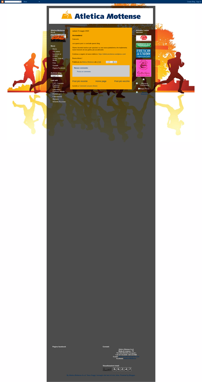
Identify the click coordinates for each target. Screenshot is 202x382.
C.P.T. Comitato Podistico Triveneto (58, 85)
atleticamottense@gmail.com (128, 356)
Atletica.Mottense (130, 358)
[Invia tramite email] (107, 62)
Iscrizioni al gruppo (57, 55)
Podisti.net (56, 94)
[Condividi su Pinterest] (116, 62)
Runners (56, 99)
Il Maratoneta (57, 96)
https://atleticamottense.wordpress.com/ (112, 54)
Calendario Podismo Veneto (59, 90)
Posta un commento (84, 71)
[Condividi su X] (111, 62)
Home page (101, 81)
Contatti (55, 65)
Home (55, 49)
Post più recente (80, 81)
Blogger (132, 375)
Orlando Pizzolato (59, 102)
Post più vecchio (122, 81)
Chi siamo (56, 51)
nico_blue (115, 375)
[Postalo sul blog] (109, 62)
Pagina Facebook (59, 68)
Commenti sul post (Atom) (88, 86)
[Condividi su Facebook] (113, 62)
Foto (54, 63)
